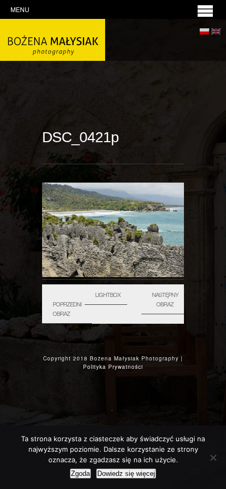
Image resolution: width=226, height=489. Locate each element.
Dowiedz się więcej (126, 473)
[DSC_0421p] (113, 274)
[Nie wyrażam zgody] (213, 457)
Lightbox (107, 294)
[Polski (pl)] (204, 29)
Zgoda (80, 473)
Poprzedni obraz (67, 308)
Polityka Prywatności (113, 366)
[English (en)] (216, 29)
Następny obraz (165, 299)
